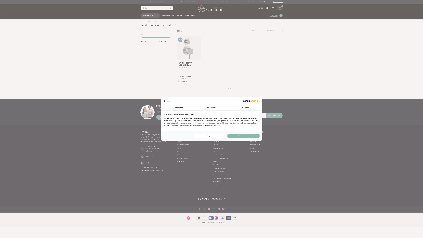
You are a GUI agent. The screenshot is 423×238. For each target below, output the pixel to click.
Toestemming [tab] (178, 107)
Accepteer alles (243, 136)
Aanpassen (210, 136)
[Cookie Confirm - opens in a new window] (251, 101)
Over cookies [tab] (211, 107)
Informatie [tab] (245, 107)
